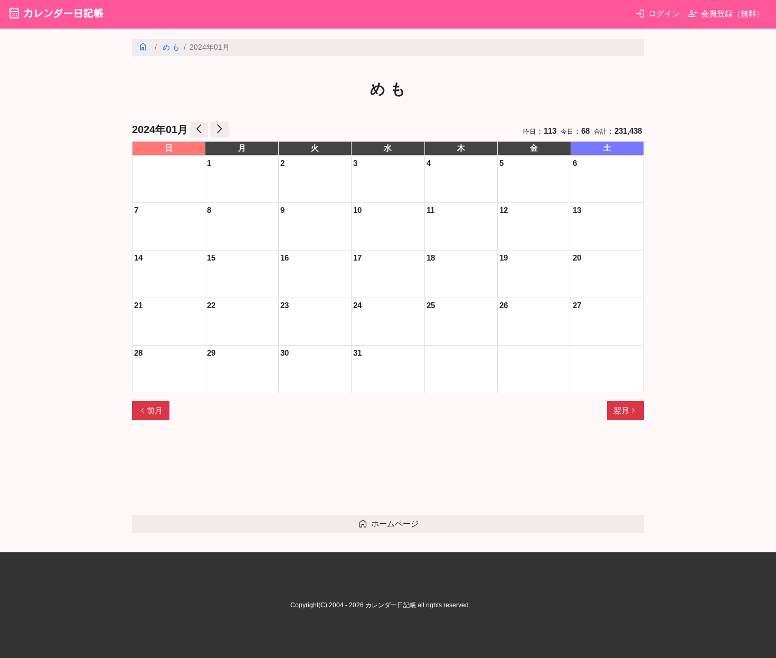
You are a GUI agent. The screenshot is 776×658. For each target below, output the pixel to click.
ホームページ (388, 523)
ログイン (657, 13)
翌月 (625, 410)
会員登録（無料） (726, 13)
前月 (150, 410)
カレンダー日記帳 (55, 13)
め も (171, 47)
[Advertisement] (324, 472)
